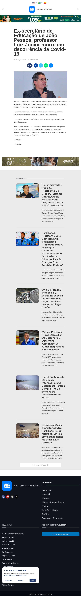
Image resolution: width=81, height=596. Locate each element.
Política (45, 514)
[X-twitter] (16, 496)
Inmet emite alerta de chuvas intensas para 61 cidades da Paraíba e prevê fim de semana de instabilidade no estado (53, 387)
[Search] (78, 9)
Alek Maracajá (8, 541)
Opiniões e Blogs (49, 510)
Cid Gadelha (7, 552)
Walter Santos (8, 585)
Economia (46, 490)
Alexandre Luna (8, 545)
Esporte (45, 498)
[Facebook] (3, 496)
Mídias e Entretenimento (53, 502)
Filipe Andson (7, 567)
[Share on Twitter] (41, 65)
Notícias (45, 506)
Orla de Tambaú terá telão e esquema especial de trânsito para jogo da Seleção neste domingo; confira (53, 298)
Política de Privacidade (10, 575)
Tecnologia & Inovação (52, 518)
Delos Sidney (7, 559)
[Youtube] (7, 496)
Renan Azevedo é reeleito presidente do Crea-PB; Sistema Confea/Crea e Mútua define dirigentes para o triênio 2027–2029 (52, 195)
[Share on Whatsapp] (46, 65)
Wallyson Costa (21, 60)
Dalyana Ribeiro (8, 556)
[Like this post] (30, 65)
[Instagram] (12, 496)
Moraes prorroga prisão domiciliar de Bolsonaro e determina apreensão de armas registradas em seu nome (53, 341)
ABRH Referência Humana (13, 534)
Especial (46, 494)
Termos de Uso (22, 575)
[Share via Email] (51, 65)
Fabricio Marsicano (10, 563)
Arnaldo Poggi (8, 549)
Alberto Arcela (8, 538)
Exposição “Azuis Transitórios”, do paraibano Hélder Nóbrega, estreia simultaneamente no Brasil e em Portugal (52, 434)
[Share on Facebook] (36, 65)
